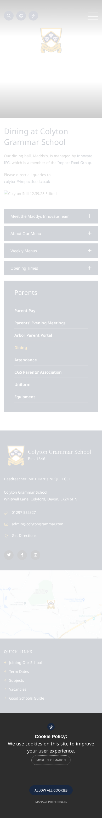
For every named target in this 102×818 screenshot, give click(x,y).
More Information (51, 760)
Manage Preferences (51, 802)
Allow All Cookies (51, 790)
